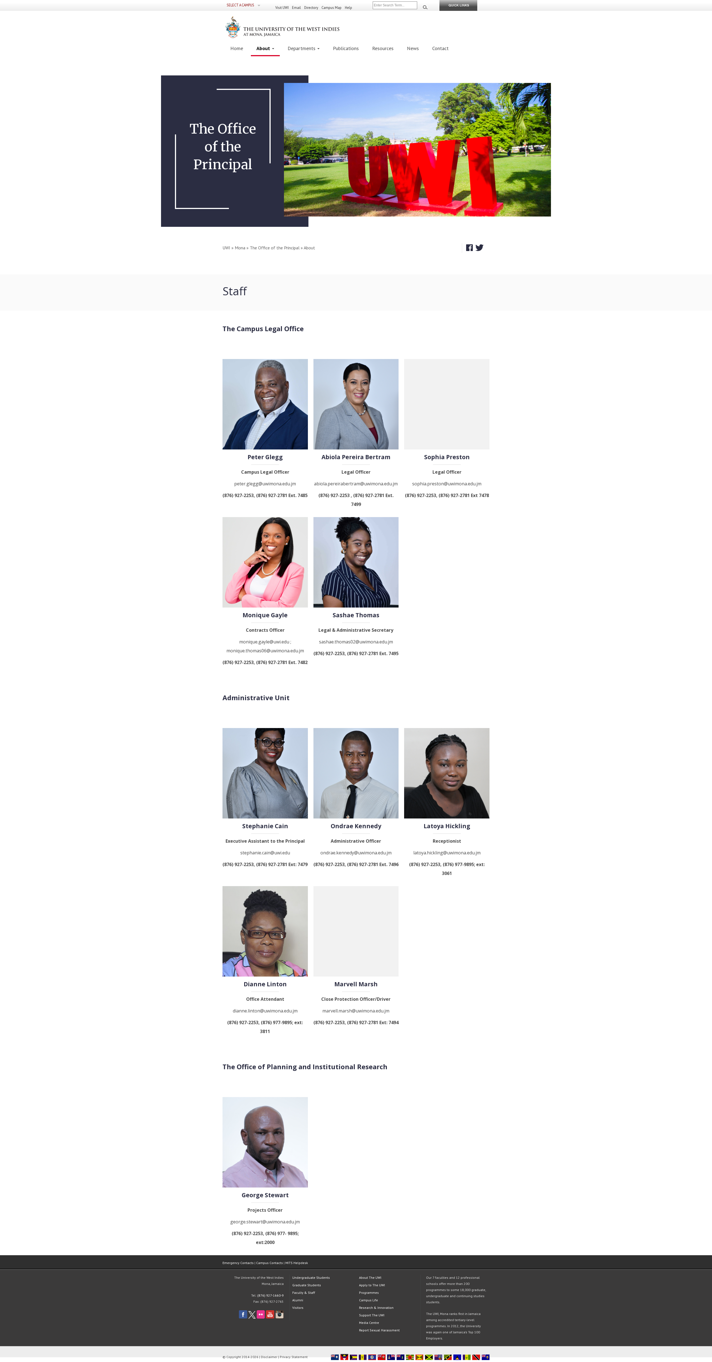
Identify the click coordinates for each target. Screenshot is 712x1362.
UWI (226, 247)
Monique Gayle (265, 615)
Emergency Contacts (238, 1263)
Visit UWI (282, 7)
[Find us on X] (252, 1317)
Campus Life (368, 1300)
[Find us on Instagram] (279, 1317)
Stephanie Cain (265, 826)
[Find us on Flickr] (261, 1317)
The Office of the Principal (275, 247)
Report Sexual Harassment (379, 1330)
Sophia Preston (447, 457)
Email (296, 7)
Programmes (369, 1292)
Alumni (297, 1300)
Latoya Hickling (447, 826)
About (263, 48)
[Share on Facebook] (469, 248)
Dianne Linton (265, 984)
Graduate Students (306, 1285)
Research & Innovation (376, 1308)
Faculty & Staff (303, 1292)
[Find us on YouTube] (270, 1317)
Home (236, 48)
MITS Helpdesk (296, 1263)
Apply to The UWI (372, 1285)
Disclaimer (269, 1357)
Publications (346, 48)
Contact (440, 48)
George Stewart (265, 1195)
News (413, 48)
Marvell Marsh (356, 984)
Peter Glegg (265, 457)
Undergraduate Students (311, 1277)
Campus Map (332, 7)
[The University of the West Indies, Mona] (297, 26)
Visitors (297, 1308)
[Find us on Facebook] (243, 1317)
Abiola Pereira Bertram (356, 457)
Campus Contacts (269, 1263)
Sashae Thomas (356, 615)
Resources (383, 48)
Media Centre (369, 1323)
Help (348, 7)
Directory (311, 7)
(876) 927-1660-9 (270, 1295)
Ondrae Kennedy (356, 826)
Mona (240, 247)
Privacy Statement (294, 1357)
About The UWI (370, 1277)
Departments (302, 48)
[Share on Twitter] (479, 248)
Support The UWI (371, 1315)
